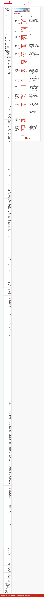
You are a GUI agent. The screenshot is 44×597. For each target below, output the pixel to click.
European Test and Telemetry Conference (7, 27)
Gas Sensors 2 (9, 79)
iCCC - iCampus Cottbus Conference (8, 31)
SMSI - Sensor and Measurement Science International (8, 21)
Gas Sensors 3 (9, 94)
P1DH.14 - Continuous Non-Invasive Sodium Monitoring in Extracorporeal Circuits (10, 541)
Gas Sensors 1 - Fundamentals (9, 65)
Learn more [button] (29, 595)
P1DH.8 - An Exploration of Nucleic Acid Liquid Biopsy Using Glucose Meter (10, 438)
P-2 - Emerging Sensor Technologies (9, 559)
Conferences (19, 2)
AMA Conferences (7, 35)
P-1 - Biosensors (9, 254)
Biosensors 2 (9, 81)
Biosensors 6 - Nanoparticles (9, 181)
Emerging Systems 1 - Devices (9, 168)
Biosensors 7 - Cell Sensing (9, 196)
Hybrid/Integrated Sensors (9, 217)
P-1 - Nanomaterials (9, 274)
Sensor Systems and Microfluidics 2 (9, 228)
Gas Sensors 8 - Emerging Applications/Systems (9, 174)
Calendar (36, 2)
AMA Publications (30, 2)
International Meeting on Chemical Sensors (8, 47)
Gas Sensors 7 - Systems (9, 160)
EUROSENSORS (8, 17)
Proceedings (24, 2)
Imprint (35, 1)
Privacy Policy (39, 1)
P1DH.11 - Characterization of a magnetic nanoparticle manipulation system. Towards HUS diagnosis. (10, 494)
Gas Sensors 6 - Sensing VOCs (9, 145)
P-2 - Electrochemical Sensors (9, 554)
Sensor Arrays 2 (9, 157)
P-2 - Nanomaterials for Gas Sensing (9, 575)
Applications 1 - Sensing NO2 (9, 108)
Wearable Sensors (9, 73)
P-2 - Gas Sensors (9, 564)
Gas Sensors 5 (9, 127)
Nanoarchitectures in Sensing (9, 164)
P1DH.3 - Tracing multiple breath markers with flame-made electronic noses (10, 350)
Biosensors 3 (9, 97)
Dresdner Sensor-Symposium (8, 38)
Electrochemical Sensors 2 (9, 137)
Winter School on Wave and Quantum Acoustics (8, 14)
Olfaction (9, 124)
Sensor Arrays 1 (9, 141)
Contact (33, 1)
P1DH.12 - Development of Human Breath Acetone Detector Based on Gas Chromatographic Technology (10, 511)
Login (19, 5)
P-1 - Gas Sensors (9, 265)
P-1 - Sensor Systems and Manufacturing (9, 284)
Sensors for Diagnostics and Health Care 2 (9, 102)
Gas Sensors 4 (9, 112)
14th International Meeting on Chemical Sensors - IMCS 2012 (8, 586)
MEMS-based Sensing (9, 241)
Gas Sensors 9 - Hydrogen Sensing (9, 191)
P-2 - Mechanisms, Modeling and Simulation (9, 569)
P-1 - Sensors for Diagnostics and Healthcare (9, 291)
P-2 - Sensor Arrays (9, 580)
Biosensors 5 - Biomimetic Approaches (9, 132)
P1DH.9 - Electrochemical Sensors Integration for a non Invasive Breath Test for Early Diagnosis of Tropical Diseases (10, 453)
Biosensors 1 (9, 70)
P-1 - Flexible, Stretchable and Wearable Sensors (9, 260)
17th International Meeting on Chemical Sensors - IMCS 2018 (8, 53)
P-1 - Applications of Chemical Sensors (9, 249)
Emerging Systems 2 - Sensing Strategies (9, 186)
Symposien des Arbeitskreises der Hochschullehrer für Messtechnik (8, 42)
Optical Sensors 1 (9, 76)
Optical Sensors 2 (9, 91)
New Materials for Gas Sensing (9, 201)
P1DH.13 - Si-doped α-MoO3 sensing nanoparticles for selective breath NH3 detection (10, 527)
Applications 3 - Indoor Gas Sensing (9, 222)
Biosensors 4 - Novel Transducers (9, 116)
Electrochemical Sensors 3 (9, 154)
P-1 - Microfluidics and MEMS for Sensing (9, 269)
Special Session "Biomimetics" (9, 150)
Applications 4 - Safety (9, 237)
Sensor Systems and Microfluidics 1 (9, 212)
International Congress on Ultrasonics (7, 9)
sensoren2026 (23, 5)
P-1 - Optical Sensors (9, 278)
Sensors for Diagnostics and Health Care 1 (9, 86)
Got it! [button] (39, 595)
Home (30, 1)
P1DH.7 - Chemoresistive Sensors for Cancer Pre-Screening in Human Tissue (10, 426)
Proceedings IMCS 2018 (9, 58)
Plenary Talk (9, 61)
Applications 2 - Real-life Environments (9, 206)
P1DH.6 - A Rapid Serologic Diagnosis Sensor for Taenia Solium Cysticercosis (10, 412)
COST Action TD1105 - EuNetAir (7, 591)
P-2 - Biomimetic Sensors (9, 549)
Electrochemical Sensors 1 (9, 121)
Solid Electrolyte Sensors (9, 233)
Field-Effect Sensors (9, 244)
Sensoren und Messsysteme (7, 24)
